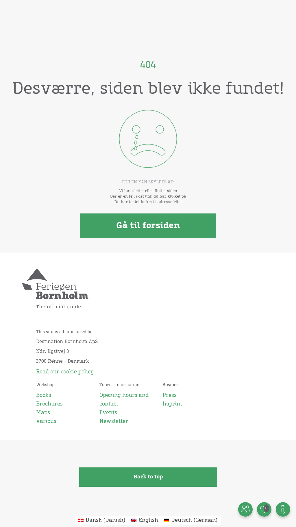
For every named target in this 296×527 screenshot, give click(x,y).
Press (169, 395)
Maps (43, 412)
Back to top (148, 477)
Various (46, 421)
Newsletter (113, 421)
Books (43, 395)
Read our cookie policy (65, 372)
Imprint (172, 404)
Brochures (49, 404)
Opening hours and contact (124, 400)
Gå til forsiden (148, 225)
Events (108, 412)
